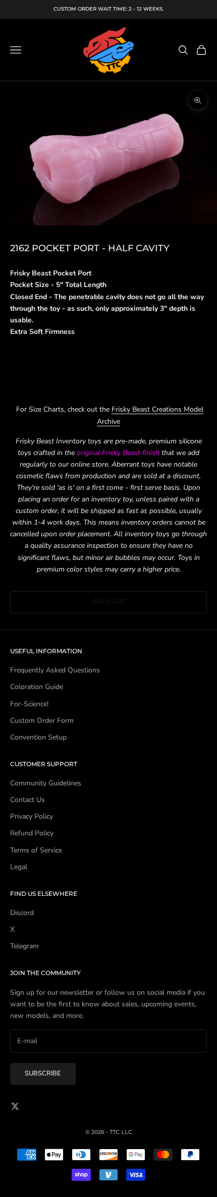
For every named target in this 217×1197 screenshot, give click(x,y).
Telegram (24, 946)
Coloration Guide (36, 687)
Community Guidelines (45, 783)
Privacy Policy (31, 816)
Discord (22, 913)
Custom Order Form (42, 720)
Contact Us (27, 800)
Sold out (108, 601)
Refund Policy (31, 833)
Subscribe (43, 1073)
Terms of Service (36, 850)
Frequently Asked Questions (55, 670)
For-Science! (29, 704)
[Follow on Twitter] (15, 1106)
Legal (18, 867)
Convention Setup (38, 737)
